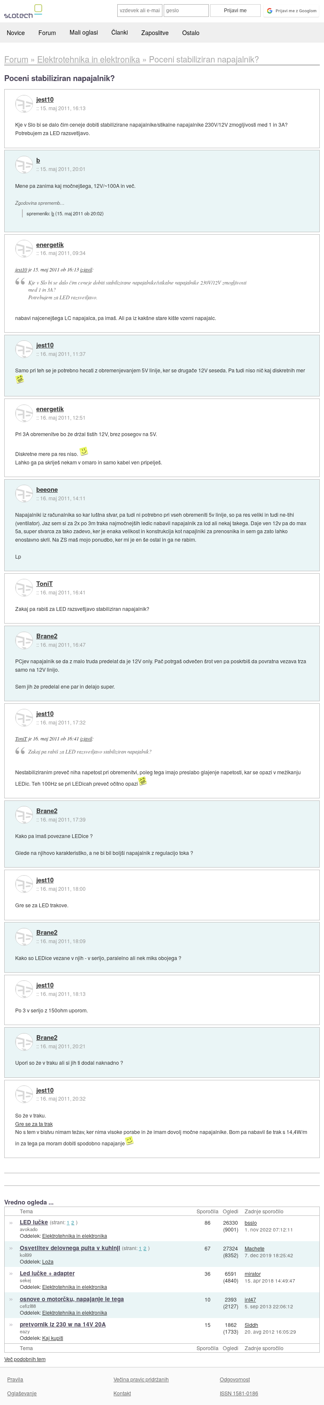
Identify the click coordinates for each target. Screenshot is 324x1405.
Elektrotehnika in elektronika (74, 1235)
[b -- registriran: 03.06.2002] (24, 165)
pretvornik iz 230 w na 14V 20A (63, 1324)
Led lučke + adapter (47, 1273)
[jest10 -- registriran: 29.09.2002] (24, 104)
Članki (119, 32)
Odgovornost (235, 1379)
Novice (16, 32)
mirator (253, 1273)
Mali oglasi (84, 32)
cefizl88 (28, 1305)
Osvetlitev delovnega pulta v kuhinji (70, 1248)
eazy (25, 1331)
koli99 (26, 1254)
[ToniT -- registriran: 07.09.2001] (24, 588)
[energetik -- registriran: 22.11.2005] (24, 249)
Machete (255, 1248)
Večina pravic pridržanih (141, 1379)
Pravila (15, 1379)
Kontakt (122, 1393)
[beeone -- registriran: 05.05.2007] (24, 493)
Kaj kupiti (52, 1337)
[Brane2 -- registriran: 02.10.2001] (24, 640)
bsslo (251, 1222)
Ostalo (191, 32)
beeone (47, 490)
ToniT (44, 584)
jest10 (45, 99)
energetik (50, 245)
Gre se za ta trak (34, 1123)
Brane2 (46, 636)
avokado (29, 1229)
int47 (250, 1299)
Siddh (251, 1324)
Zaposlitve (155, 32)
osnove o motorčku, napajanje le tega (72, 1299)
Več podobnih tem (25, 1358)
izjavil (86, 269)
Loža (48, 1261)
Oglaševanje (22, 1393)
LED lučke (34, 1222)
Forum (47, 32)
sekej (25, 1280)
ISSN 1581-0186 (239, 1393)
